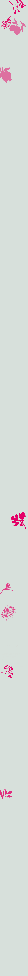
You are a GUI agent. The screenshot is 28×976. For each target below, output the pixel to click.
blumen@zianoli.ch (20, 675)
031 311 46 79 (18, 674)
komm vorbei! (20, 865)
